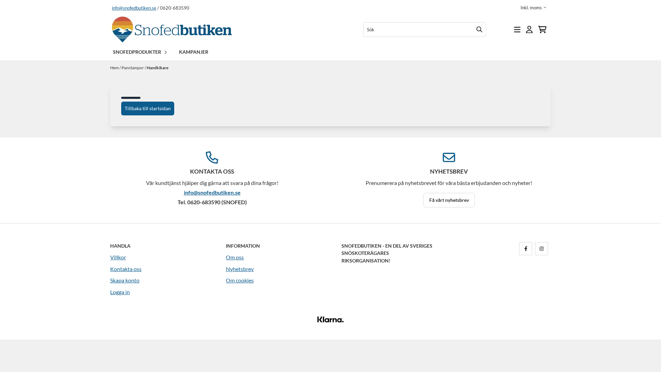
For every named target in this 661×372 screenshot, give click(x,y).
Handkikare (157, 67)
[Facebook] (527, 249)
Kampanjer (193, 52)
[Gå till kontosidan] (529, 29)
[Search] (479, 29)
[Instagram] (543, 249)
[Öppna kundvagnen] (542, 29)
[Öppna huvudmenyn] (517, 29)
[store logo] (172, 29)
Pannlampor (133, 67)
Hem (114, 67)
